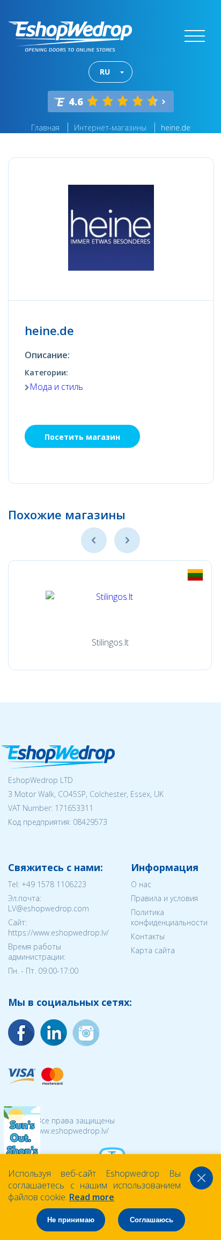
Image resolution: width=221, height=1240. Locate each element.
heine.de (175, 127)
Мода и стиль (56, 387)
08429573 (90, 822)
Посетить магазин (82, 437)
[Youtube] (85, 1032)
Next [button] (127, 540)
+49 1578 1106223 (53, 884)
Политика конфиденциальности (169, 917)
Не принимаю (70, 1220)
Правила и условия (164, 898)
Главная (45, 127)
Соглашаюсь (151, 1220)
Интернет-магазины (110, 127)
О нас (141, 884)
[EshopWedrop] (70, 36)
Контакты (148, 936)
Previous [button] (94, 540)
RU (105, 72)
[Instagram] (53, 1032)
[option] (110, 615)
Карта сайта (153, 950)
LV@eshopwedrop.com (48, 908)
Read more (91, 1197)
